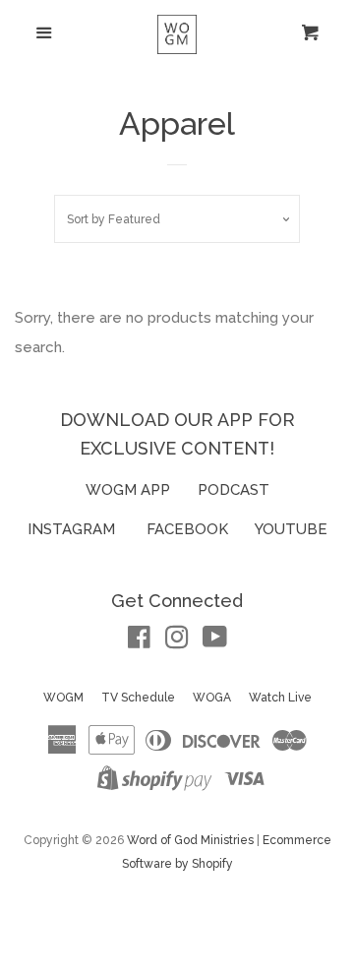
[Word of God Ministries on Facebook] (139, 641)
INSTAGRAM (71, 529)
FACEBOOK (187, 529)
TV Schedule (138, 697)
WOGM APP (128, 490)
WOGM (63, 697)
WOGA (212, 697)
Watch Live (280, 697)
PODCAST (233, 490)
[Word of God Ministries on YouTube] (215, 641)
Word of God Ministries (190, 840)
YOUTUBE (291, 529)
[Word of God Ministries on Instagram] (177, 641)
